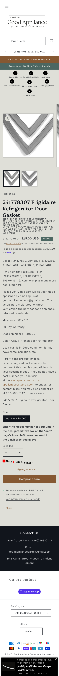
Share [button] (9, 508)
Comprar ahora (29, 479)
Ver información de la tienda (23, 499)
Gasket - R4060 (16, 418)
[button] (7, 6)
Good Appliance (22, 654)
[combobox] (27, 41)
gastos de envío (13, 243)
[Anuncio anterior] (6, 52)
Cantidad (8, 446)
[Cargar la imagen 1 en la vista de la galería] (11, 179)
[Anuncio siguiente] (53, 52)
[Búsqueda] (42, 41)
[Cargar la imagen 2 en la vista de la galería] (29, 179)
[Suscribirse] (49, 580)
